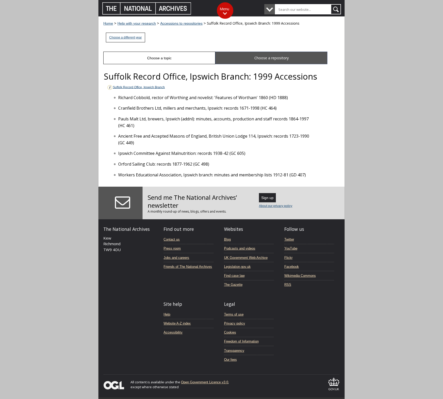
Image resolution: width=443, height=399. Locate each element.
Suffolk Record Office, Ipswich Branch (139, 87)
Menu (224, 8)
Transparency (234, 351)
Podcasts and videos (239, 248)
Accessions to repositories (181, 23)
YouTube (290, 248)
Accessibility (173, 332)
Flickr (288, 258)
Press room (172, 248)
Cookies (230, 332)
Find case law (234, 276)
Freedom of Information (241, 341)
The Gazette (233, 285)
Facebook (291, 267)
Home (108, 23)
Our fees (230, 360)
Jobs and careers (176, 258)
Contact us (172, 239)
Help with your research (136, 23)
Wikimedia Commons (300, 276)
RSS (287, 285)
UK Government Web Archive (246, 258)
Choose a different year (125, 37)
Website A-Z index (177, 323)
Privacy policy (234, 323)
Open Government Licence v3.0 (204, 382)
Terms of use (234, 314)
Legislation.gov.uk (237, 267)
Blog (227, 239)
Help (167, 314)
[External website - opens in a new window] (334, 391)
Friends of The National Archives (188, 267)
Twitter (289, 239)
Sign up (267, 198)
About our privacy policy (275, 206)
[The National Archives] (147, 13)
